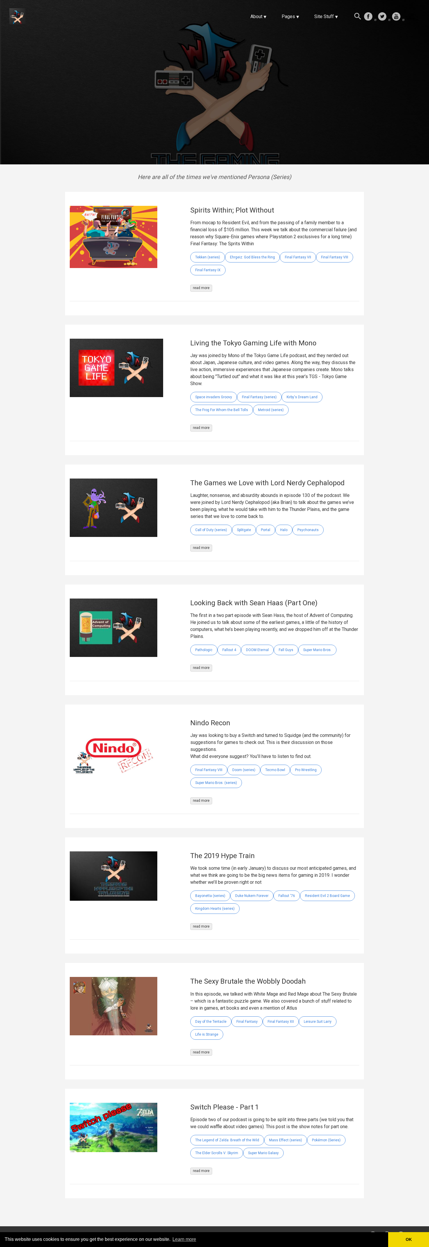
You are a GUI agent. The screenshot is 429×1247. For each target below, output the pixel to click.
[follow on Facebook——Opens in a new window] (370, 17)
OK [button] (409, 1239)
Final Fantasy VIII (334, 257)
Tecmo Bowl (275, 770)
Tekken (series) (207, 257)
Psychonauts (308, 530)
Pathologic (203, 650)
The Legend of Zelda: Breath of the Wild (227, 1140)
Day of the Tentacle (210, 1022)
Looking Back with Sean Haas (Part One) (254, 603)
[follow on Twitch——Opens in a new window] (412, 17)
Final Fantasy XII (281, 1022)
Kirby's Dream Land (302, 397)
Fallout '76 (286, 896)
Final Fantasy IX (208, 270)
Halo (283, 530)
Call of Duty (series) (211, 530)
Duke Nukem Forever (251, 896)
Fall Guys (286, 650)
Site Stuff (324, 16)
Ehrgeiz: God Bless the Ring (252, 257)
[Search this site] (357, 17)
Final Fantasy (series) (259, 397)
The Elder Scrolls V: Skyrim (216, 1153)
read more (201, 288)
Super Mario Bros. (317, 650)
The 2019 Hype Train (222, 856)
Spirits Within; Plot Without (232, 210)
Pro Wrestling (306, 770)
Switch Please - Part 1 (224, 1107)
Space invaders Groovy (213, 397)
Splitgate (244, 530)
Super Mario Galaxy (263, 1153)
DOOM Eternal (257, 650)
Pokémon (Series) (326, 1140)
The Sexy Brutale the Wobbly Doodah (248, 981)
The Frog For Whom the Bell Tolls (221, 410)
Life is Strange (206, 1034)
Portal (265, 530)
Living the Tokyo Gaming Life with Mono (253, 343)
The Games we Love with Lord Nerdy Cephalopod (267, 483)
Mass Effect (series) (285, 1140)
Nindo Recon (210, 723)
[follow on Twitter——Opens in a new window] (384, 17)
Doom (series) (243, 770)
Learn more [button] (184, 1239)
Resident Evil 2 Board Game (327, 896)
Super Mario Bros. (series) (216, 783)
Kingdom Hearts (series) (215, 909)
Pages (288, 16)
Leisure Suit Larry (318, 1022)
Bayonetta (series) (210, 896)
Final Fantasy (247, 1022)
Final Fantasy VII (298, 257)
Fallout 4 (229, 650)
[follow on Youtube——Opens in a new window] (398, 17)
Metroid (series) (271, 410)
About (256, 16)
